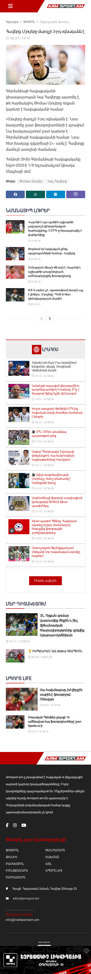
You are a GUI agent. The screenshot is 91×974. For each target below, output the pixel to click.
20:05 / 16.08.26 (51, 705)
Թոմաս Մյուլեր (31, 181)
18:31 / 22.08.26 (44, 399)
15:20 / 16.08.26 (39, 731)
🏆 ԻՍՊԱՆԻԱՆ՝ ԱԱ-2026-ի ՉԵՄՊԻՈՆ (55, 651)
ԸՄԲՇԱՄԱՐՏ (15, 877)
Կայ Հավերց (57, 181)
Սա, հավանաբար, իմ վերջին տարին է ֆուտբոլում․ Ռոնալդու (61, 694)
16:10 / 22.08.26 (44, 488)
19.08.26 (35, 241)
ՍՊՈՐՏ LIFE (54, 870)
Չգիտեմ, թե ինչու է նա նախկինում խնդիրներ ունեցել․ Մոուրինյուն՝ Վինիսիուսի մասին (54, 366)
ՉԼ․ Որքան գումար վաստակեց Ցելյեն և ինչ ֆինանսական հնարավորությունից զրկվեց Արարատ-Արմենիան (62, 625)
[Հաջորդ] (49, 318)
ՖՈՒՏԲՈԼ (29, 22)
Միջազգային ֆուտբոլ (54, 22)
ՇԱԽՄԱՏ (52, 857)
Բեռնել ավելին (45, 580)
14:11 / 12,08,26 (19, 641)
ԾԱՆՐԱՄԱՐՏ (55, 850)
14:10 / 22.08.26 (44, 561)
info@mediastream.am (22, 920)
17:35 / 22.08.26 (44, 441)
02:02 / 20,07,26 (41, 657)
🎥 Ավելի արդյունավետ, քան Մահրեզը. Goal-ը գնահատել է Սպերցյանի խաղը (51, 478)
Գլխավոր (12, 22)
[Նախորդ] (41, 318)
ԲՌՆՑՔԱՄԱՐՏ (17, 870)
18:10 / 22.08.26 (44, 422)
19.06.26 (35, 281)
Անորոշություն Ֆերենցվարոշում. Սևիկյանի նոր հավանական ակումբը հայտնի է (56, 552)
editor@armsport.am (26, 898)
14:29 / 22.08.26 (44, 538)
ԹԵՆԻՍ (11, 857)
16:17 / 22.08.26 (44, 465)
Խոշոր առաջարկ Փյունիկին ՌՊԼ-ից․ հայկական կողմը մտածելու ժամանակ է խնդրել (57, 412)
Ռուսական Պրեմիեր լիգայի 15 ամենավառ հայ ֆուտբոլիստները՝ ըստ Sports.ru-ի (54, 721)
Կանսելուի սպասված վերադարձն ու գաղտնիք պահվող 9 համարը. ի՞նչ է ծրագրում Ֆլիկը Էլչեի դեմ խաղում (55, 389)
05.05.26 (35, 304)
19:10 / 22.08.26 (44, 376)
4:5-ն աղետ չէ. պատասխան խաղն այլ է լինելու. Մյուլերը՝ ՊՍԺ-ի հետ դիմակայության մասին (55, 294)
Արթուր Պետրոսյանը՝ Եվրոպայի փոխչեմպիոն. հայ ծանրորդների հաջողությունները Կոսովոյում (53, 455)
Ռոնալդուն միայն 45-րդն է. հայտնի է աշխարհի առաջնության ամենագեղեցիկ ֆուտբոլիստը (54, 271)
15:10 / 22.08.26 (44, 511)
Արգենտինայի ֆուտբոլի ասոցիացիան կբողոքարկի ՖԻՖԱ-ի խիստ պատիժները (57, 502)
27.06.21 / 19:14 (18, 38)
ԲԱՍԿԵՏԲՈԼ (15, 864)
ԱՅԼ (48, 864)
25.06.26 (35, 259)
